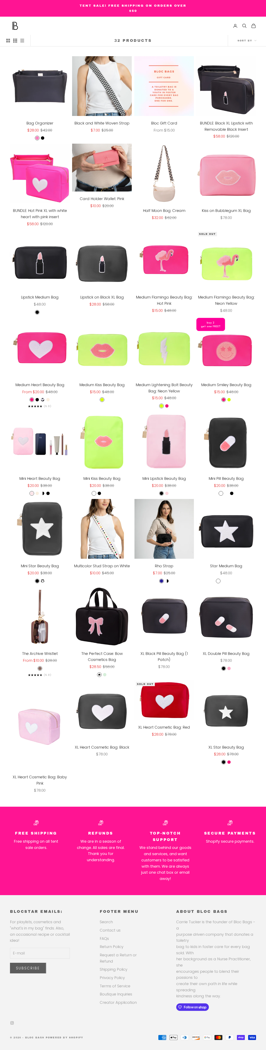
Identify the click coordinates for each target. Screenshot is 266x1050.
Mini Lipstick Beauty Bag (164, 478)
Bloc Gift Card (164, 123)
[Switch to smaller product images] (15, 40)
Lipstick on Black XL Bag (102, 297)
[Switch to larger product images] (8, 40)
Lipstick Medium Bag (40, 297)
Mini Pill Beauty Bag (226, 478)
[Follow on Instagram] (12, 1023)
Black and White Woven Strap (101, 123)
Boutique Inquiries (116, 994)
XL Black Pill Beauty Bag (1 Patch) (164, 656)
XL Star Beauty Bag (226, 747)
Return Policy (111, 946)
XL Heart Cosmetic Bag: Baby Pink (40, 780)
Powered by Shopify (65, 1037)
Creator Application (118, 1002)
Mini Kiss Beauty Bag (102, 478)
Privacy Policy (112, 977)
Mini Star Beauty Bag (40, 566)
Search (106, 921)
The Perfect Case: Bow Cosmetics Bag (102, 656)
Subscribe (28, 968)
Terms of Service (115, 986)
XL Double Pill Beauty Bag (226, 653)
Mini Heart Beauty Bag (39, 478)
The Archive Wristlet (40, 653)
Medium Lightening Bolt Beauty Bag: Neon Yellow (164, 388)
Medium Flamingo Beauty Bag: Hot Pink (164, 300)
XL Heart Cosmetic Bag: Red (164, 727)
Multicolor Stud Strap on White (102, 566)
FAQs (104, 938)
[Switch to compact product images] (22, 40)
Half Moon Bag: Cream (164, 210)
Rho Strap (164, 566)
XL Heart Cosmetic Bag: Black (102, 747)
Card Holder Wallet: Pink (102, 198)
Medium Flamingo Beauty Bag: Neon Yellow (226, 300)
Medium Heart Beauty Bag (39, 384)
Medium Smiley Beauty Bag (226, 384)
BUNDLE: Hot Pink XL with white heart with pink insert (40, 213)
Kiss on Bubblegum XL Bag (226, 210)
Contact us (110, 930)
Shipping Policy (113, 969)
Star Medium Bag (226, 566)
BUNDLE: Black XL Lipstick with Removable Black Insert (226, 126)
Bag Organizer (39, 123)
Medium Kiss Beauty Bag (102, 384)
